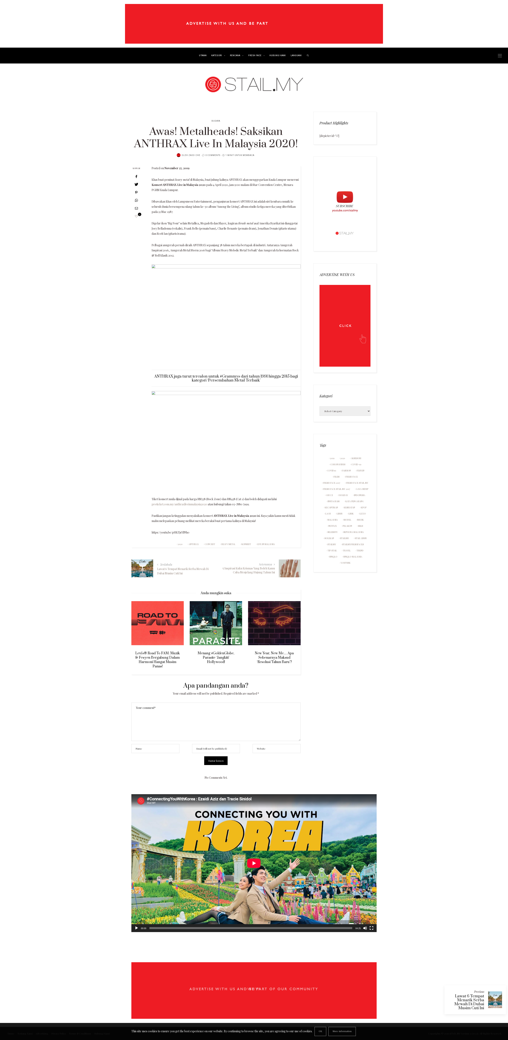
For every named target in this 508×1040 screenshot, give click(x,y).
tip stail (332, 550)
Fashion (346, 470)
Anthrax (194, 544)
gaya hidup (362, 488)
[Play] (137, 928)
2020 (180, 544)
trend (360, 550)
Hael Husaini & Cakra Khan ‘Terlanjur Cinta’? (283, 655)
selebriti (332, 532)
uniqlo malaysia (352, 556)
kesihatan (349, 507)
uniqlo (333, 556)
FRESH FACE (255, 55)
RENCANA (235, 55)
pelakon (347, 525)
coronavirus (337, 464)
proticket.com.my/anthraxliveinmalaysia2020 (179, 504)
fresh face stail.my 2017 (336, 488)
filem (337, 476)
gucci (329, 495)
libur (340, 513)
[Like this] (136, 216)
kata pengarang (354, 501)
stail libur (361, 538)
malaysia (333, 519)
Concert (210, 544)
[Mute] (365, 928)
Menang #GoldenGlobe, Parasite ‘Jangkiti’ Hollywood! (165, 657)
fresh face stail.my (357, 482)
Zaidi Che (194, 155)
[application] (254, 863)
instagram (334, 501)
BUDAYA (216, 121)
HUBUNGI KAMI (277, 55)
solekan (329, 538)
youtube (345, 562)
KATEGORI (216, 55)
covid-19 (356, 464)
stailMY (331, 544)
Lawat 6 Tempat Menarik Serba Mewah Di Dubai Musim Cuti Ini (469, 1002)
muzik (360, 519)
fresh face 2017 (331, 482)
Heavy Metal (228, 544)
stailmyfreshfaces (353, 544)
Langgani (296, 55)
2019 (332, 458)
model (347, 519)
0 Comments (212, 155)
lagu (328, 513)
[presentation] (140, 631)
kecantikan (331, 507)
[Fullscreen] (371, 928)
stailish (344, 538)
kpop (364, 507)
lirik (351, 513)
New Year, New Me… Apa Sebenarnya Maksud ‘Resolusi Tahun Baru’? (224, 657)
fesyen (360, 470)
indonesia (359, 495)
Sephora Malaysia (353, 532)
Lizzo (363, 513)
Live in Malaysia (266, 544)
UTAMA (203, 55)
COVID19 (331, 470)
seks (360, 525)
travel (347, 550)
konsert (246, 544)
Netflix (332, 525)
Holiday (343, 495)
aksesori (356, 458)
